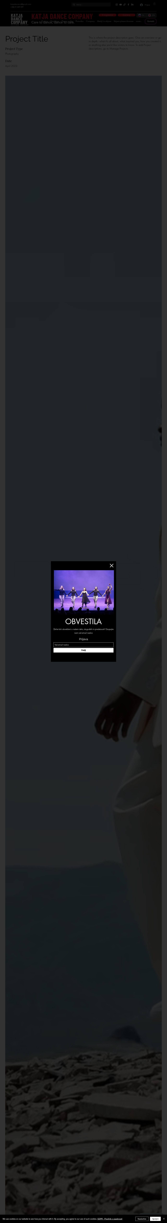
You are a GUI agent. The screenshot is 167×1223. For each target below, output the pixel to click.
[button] (111, 565)
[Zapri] (163, 1219)
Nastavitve (142, 1219)
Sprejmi (155, 1219)
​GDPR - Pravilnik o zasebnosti (109, 1219)
